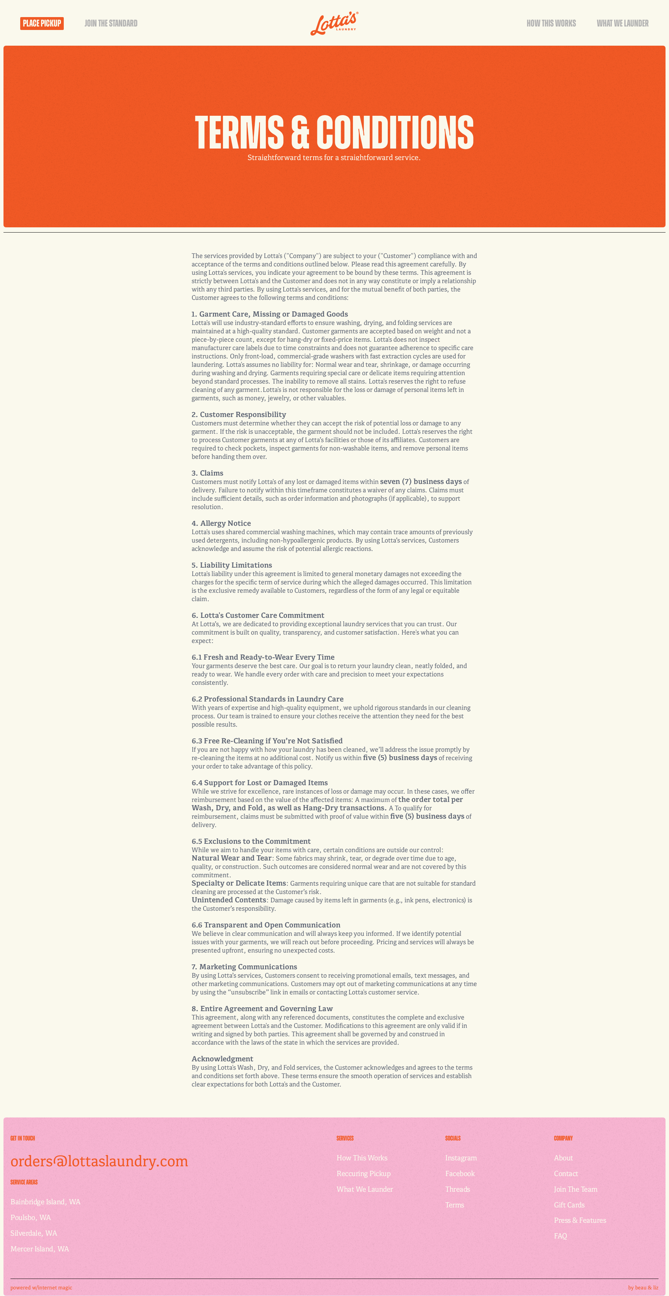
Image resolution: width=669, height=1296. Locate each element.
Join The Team (576, 1189)
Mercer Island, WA (39, 1248)
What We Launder (365, 1189)
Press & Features (580, 1220)
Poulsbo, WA (30, 1217)
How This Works (362, 1157)
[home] (334, 24)
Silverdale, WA (33, 1232)
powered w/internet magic (41, 1287)
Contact (566, 1173)
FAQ (560, 1235)
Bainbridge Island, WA (45, 1201)
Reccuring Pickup (364, 1173)
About (563, 1157)
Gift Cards (569, 1204)
